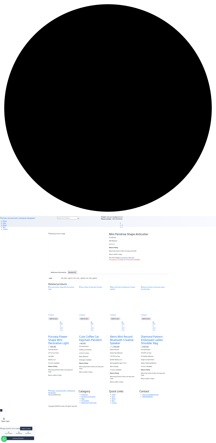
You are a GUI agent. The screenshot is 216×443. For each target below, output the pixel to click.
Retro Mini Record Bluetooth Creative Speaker (122, 340)
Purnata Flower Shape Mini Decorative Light (58, 340)
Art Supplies (85, 401)
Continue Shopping (18, 438)
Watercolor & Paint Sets (89, 403)
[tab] (58, 272)
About (5, 225)
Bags (82, 399)
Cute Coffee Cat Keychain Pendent (90, 338)
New (132, 258)
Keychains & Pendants (88, 397)
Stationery (125, 258)
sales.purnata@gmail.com (150, 395)
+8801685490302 (147, 397)
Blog (113, 401)
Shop (4, 223)
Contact (5, 229)
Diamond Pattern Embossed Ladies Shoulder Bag (152, 340)
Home (5, 221)
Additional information (58, 272)
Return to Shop (26, 428)
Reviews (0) (72, 272)
